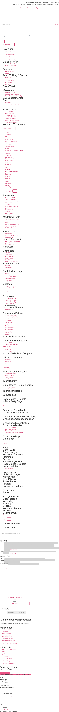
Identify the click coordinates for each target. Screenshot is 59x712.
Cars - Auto (9, 449)
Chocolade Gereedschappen (18, 418)
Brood (6, 100)
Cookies (7, 284)
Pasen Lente (9, 481)
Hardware (8, 246)
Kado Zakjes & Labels (14, 399)
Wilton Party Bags (12, 401)
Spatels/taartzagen (13, 271)
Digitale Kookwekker (14, 597)
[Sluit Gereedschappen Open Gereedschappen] (14, 191)
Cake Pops (9, 438)
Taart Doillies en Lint (14, 336)
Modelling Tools (11, 217)
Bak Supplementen (13, 97)
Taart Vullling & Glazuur (15, 75)
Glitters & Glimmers (13, 357)
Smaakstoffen (10, 61)
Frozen (6, 459)
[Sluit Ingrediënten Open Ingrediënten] (12, 44)
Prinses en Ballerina (13, 486)
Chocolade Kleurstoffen (16, 423)
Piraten (7, 483)
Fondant (7, 69)
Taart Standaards (12, 390)
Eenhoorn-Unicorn (13, 454)
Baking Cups (10, 231)
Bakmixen (8, 49)
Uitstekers (8, 250)
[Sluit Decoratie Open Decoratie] (11, 291)
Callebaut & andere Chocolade (19, 416)
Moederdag (9, 476)
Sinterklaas (9, 490)
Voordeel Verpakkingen (15, 124)
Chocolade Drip (11, 436)
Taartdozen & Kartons (15, 371)
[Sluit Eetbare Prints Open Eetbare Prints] (13, 128)
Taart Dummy (10, 380)
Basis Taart (9, 86)
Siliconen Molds (11, 263)
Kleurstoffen (9, 109)
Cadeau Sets (10, 527)
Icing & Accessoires (13, 239)
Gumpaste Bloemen (13, 307)
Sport (6, 492)
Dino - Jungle (10, 452)
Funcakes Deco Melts (14, 410)
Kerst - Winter (10, 466)
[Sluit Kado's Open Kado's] (9, 519)
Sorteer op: (4, 612)
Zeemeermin (10, 512)
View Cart (5, 709)
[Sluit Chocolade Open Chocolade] (11, 405)
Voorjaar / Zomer (12, 508)
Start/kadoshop (11, 496)
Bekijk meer (13, 549)
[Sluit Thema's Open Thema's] (10, 443)
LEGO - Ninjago (11, 474)
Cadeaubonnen (11, 523)
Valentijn (7, 503)
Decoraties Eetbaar (13, 313)
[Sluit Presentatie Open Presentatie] (11, 367)
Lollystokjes (9, 394)
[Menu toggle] (2, 41)
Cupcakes (8, 296)
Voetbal (7, 505)
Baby (5, 447)
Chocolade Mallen (13, 425)
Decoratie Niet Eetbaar (15, 340)
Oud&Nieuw (9, 479)
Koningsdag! (9, 472)
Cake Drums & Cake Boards (18, 385)
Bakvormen (9, 195)
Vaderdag (8, 501)
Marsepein (8, 90)
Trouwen (7, 510)
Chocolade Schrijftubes (16, 412)
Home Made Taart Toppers (17, 353)
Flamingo (8, 456)
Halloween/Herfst (12, 461)
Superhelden (10, 498)
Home (2, 533)
